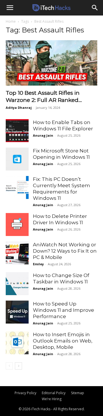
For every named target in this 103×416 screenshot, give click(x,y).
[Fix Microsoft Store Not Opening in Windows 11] (17, 159)
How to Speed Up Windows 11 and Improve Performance (63, 310)
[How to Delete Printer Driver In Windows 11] (17, 224)
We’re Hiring (52, 398)
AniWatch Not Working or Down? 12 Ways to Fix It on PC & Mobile (65, 251)
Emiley (38, 264)
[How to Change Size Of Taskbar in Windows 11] (17, 283)
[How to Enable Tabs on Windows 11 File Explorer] (17, 130)
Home (11, 21)
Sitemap (77, 392)
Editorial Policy (54, 392)
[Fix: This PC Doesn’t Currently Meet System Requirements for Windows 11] (17, 187)
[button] (10, 8)
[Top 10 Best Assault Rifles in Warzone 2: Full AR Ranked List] (51, 63)
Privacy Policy (25, 392)
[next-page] (18, 365)
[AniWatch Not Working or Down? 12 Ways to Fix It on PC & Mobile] (17, 252)
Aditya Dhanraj (19, 107)
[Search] (95, 8)
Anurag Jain (43, 135)
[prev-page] (9, 365)
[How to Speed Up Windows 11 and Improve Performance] (17, 312)
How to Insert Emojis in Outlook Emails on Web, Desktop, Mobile (62, 341)
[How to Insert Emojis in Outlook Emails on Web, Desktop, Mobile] (17, 342)
